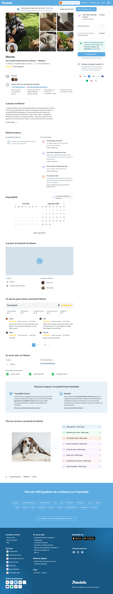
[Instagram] (78, 552)
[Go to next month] (64, 204)
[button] (91, 46)
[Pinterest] (82, 552)
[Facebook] (74, 552)
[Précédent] (30, 345)
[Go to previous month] (15, 204)
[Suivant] (49, 345)
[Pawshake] (7, 3)
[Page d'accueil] (6, 477)
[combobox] (62, 197)
